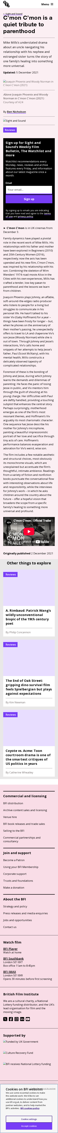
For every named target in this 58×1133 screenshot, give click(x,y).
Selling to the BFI (13, 831)
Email (9, 183)
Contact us (9, 927)
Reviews (10, 130)
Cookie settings (29, 1119)
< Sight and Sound (12, 13)
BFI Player (10, 949)
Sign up (29, 199)
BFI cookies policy (29, 1108)
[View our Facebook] (11, 1020)
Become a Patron (13, 860)
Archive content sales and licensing (25, 810)
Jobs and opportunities (17, 920)
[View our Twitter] (5, 1020)
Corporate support (14, 874)
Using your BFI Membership (20, 867)
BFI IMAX (9, 972)
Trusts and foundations (18, 880)
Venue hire (10, 817)
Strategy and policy (15, 906)
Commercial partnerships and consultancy (22, 839)
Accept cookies (29, 1126)
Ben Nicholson (16, 112)
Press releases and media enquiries (25, 913)
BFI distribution (13, 803)
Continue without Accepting (43, 1088)
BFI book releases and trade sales (24, 824)
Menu (45, 4)
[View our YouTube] (28, 1020)
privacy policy (25, 216)
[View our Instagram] (16, 1020)
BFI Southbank (13, 958)
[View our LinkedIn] (22, 1020)
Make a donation (13, 887)
